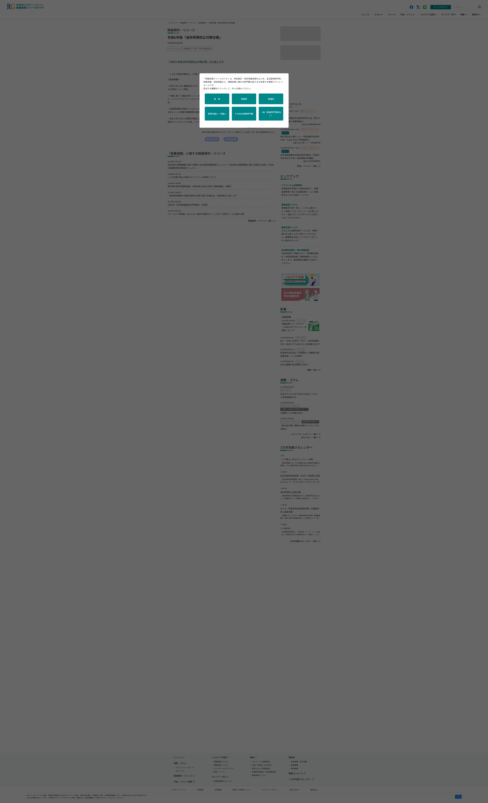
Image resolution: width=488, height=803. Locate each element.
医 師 (217, 99)
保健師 (244, 99)
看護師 (271, 99)
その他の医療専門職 (244, 114)
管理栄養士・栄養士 (217, 114)
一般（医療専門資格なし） (271, 114)
